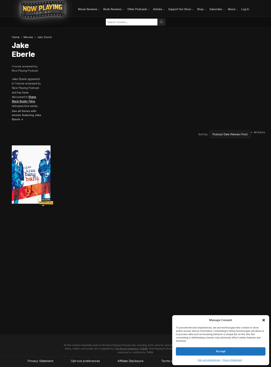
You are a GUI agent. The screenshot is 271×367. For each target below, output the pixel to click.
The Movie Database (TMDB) (131, 348)
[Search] (161, 22)
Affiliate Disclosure (130, 361)
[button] (263, 320)
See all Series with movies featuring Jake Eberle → (26, 115)
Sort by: (203, 134)
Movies (28, 37)
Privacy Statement (232, 360)
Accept (220, 351)
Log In (245, 9)
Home (16, 37)
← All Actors (258, 132)
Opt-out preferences (209, 360)
